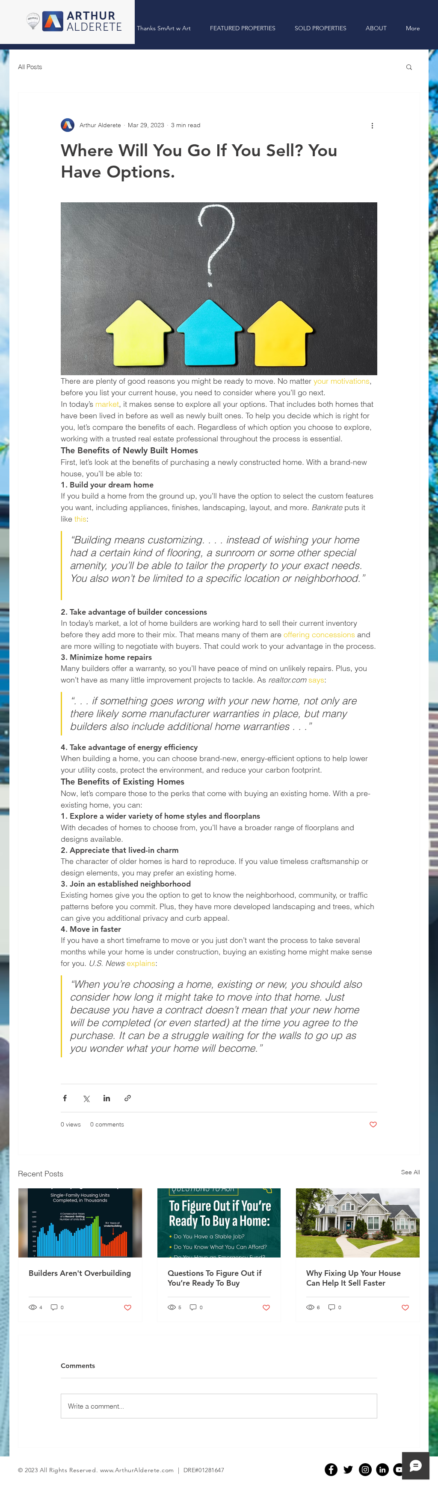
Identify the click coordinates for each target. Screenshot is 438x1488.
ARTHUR (91, 16)
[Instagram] (365, 1469)
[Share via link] (128, 1098)
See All (410, 1172)
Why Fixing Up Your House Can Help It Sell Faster (353, 1278)
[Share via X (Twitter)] (86, 1098)
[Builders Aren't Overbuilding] (80, 1223)
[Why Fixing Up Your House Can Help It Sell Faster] (358, 1223)
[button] (409, 66)
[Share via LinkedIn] (107, 1098)
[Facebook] (331, 1469)
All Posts (30, 67)
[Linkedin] (382, 1469)
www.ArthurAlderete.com (137, 1470)
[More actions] (372, 125)
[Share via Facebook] (65, 1098)
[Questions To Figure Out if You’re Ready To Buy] (219, 1223)
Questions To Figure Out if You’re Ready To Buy (214, 1278)
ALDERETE (95, 27)
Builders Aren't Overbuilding (80, 1273)
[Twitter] (348, 1469)
